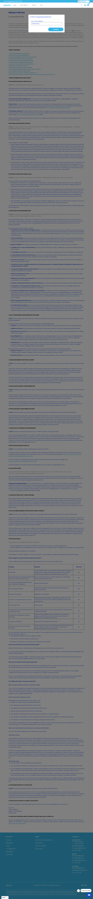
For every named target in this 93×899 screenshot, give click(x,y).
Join (41, 5)
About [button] (34, 5)
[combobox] (5, 897)
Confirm (55, 29)
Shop (14, 5)
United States (83, 1)
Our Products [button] (24, 5)
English (4, 897)
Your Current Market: (37, 21)
